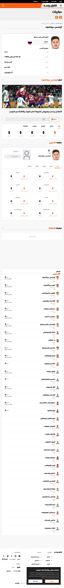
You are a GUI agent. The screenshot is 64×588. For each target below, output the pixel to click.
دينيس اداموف (49, 316)
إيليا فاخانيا (51, 410)
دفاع (51, 126)
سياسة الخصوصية (35, 557)
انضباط (25, 126)
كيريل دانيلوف (50, 442)
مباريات (57, 12)
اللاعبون (52, 23)
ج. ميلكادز (51, 340)
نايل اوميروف (50, 387)
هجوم (34, 126)
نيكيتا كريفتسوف (49, 489)
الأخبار (48, 557)
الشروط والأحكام (35, 564)
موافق (52, 581)
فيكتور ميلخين (50, 434)
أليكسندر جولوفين (49, 301)
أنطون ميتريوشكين (48, 293)
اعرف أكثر (35, 581)
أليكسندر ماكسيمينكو (47, 324)
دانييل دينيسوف (49, 449)
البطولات (47, 561)
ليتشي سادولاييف (48, 496)
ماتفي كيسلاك (49, 520)
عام (59, 126)
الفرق (48, 564)
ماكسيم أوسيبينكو (48, 348)
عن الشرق (37, 561)
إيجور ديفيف (50, 371)
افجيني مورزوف (49, 426)
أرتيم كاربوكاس (50, 465)
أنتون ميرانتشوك (49, 285)
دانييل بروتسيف (49, 473)
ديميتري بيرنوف (49, 308)
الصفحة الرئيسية (59, 23)
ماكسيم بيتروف (49, 363)
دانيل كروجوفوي (49, 332)
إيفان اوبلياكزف (49, 355)
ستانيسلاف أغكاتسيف (47, 402)
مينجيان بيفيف (50, 457)
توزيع (43, 126)
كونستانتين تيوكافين (47, 418)
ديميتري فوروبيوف (48, 512)
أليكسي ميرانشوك (48, 277)
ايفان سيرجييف (49, 528)
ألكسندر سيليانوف (48, 395)
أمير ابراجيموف (50, 504)
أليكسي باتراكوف (49, 481)
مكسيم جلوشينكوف (48, 379)
